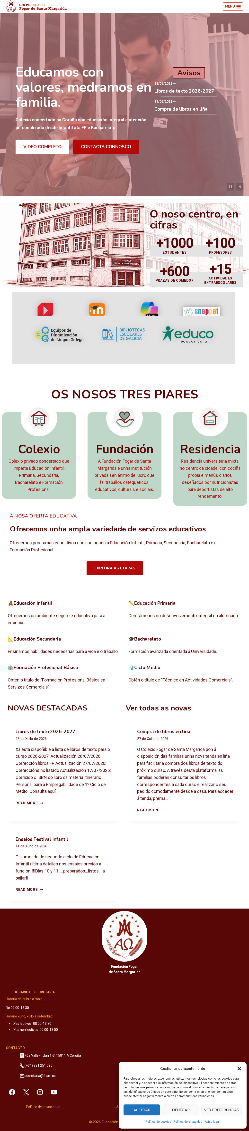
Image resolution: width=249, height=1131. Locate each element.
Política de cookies (158, 1121)
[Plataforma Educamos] (46, 314)
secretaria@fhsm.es (40, 1076)
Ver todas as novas (158, 708)
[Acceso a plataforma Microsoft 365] (149, 314)
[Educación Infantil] (64, 613)
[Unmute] (240, 187)
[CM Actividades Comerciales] (184, 678)
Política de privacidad (188, 1121)
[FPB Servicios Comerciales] (64, 678)
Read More (29, 803)
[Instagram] (40, 1092)
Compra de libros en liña (181, 109)
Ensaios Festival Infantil (42, 839)
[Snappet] (201, 314)
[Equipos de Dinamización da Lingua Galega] (59, 334)
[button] (239, 1068)
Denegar (181, 1110)
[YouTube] (54, 1092)
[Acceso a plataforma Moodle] (97, 314)
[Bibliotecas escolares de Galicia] (123, 334)
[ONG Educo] (187, 334)
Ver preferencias (221, 1110)
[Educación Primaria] (184, 613)
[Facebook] (12, 1092)
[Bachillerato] (184, 645)
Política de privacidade (43, 1107)
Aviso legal (212, 1121)
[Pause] (230, 187)
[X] (26, 1092)
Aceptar (141, 1110)
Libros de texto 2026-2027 (184, 91)
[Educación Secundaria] (64, 645)
